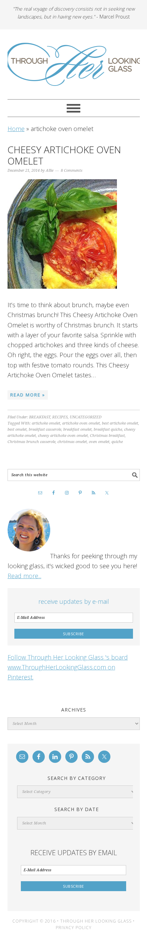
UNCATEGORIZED (86, 417)
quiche (117, 442)
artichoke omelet (46, 423)
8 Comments (71, 170)
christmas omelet (72, 442)
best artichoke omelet (120, 423)
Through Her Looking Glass (74, 64)
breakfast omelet (77, 429)
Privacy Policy (74, 927)
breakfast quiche (108, 429)
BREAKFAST (39, 417)
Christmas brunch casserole (31, 442)
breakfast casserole (45, 429)
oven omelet (99, 442)
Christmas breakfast (107, 435)
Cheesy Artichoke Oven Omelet (64, 155)
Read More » (27, 395)
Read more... (24, 576)
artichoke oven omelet (81, 423)
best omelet (17, 429)
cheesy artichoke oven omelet (63, 435)
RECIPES (60, 417)
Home (16, 129)
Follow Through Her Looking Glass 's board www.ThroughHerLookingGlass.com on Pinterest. (68, 667)
